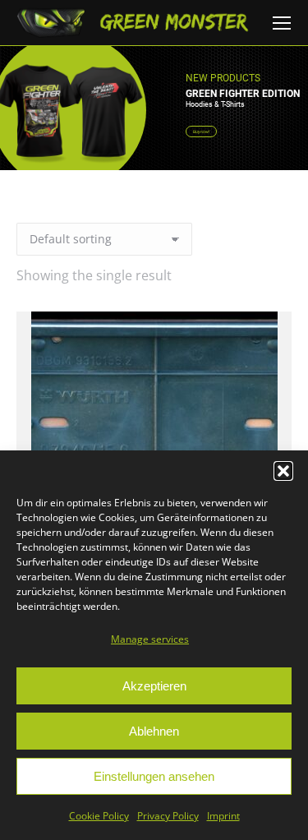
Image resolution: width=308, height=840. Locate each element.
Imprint (223, 816)
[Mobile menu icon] (282, 23)
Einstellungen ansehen (154, 776)
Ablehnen (154, 731)
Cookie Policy (99, 816)
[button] (283, 471)
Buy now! (201, 131)
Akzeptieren (154, 686)
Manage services (150, 639)
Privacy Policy (168, 816)
